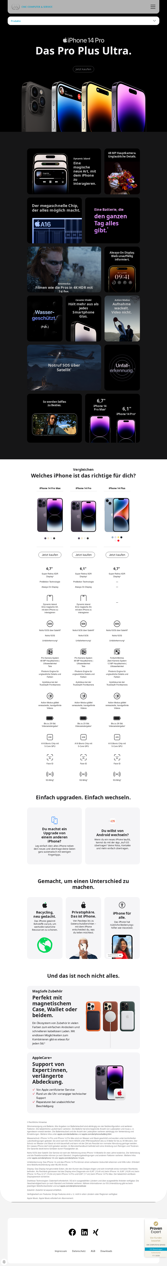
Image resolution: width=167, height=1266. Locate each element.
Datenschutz (79, 1251)
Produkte (16, 21)
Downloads (106, 1251)
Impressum (61, 1251)
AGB (93, 1251)
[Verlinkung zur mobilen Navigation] (153, 6)
